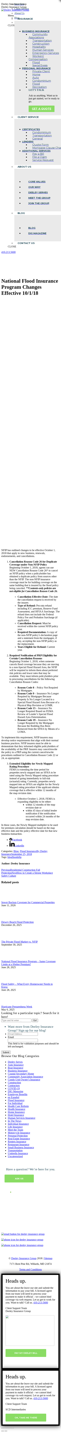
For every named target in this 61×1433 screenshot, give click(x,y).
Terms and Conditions (30, 1269)
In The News (14, 1121)
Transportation (15, 1150)
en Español (13, 1097)
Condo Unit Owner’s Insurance (24, 1079)
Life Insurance (15, 1126)
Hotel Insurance (16, 1115)
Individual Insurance (18, 1123)
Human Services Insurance (21, 1118)
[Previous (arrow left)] (2, 1431)
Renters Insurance (17, 1141)
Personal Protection (18, 1135)
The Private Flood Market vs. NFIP (19, 941)
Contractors (14, 1085)
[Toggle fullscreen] (9, 1428)
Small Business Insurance (21, 1147)
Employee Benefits (17, 1094)
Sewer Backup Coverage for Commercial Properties (28, 902)
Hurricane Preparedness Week (16, 1006)
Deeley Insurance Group (23, 1258)
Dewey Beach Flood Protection (17, 922)
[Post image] (10, 899)
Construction (14, 1082)
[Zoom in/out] (12, 1428)
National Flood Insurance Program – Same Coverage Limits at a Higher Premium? (28, 963)
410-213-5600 (40, 1302)
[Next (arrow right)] (6, 1431)
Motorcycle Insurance (19, 1132)
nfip (19, 857)
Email (11, 1037)
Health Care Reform (18, 1106)
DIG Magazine (15, 1091)
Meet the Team (15, 1129)
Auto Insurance (16, 1064)
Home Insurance (16, 1112)
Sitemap (48, 1258)
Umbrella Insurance (18, 1153)
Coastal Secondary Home (21, 1073)
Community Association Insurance (25, 1076)
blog (9, 857)
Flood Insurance (28, 851)
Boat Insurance (15, 1067)
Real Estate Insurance (19, 1138)
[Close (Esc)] (2, 1428)
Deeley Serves (15, 1061)
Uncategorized (15, 1156)
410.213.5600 (8, 252)
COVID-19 (14, 1088)
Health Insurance (16, 1109)
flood (14, 857)
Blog (16, 851)
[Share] (6, 1428)
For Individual (15, 1103)
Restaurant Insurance (18, 1144)
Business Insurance (17, 1070)
